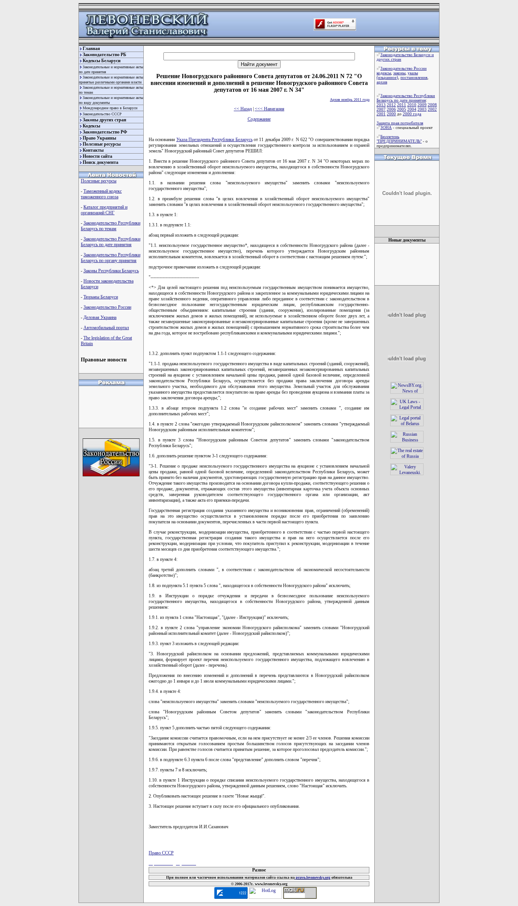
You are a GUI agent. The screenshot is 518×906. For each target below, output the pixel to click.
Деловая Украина (99, 317)
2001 (381, 113)
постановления (413, 77)
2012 (391, 104)
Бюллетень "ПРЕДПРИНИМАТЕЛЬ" (399, 138)
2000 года (412, 113)
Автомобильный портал (106, 327)
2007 (381, 109)
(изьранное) (387, 77)
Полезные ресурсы (102, 144)
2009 (422, 104)
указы (413, 73)
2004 (411, 109)
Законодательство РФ (105, 132)
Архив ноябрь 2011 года (349, 99)
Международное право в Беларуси (110, 108)
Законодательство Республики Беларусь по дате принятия (110, 241)
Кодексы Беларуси (102, 60)
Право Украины (99, 138)
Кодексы (91, 126)
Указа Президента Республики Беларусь (214, 139)
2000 (391, 113)
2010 (411, 104)
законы (399, 73)
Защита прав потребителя (400, 123)
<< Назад (243, 108)
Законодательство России (107, 307)
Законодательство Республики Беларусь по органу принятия (110, 257)
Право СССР (161, 853)
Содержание (259, 119)
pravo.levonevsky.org (312, 877)
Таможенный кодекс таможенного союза (101, 193)
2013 (381, 104)
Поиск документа (100, 162)
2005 (401, 109)
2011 (401, 104)
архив (382, 82)
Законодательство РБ (104, 54)
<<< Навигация (269, 108)
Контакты (93, 150)
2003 (422, 109)
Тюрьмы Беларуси (100, 297)
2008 (432, 104)
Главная (91, 48)
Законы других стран (104, 119)
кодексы (384, 73)
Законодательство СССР (102, 114)
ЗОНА (386, 127)
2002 (432, 109)
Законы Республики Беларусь (111, 270)
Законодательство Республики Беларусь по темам (110, 225)
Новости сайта (97, 156)
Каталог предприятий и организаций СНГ (104, 209)
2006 (391, 109)
